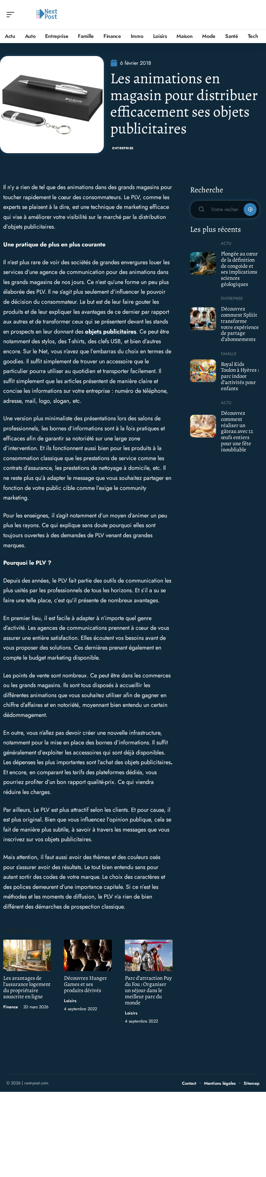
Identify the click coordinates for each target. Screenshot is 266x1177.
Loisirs (70, 1001)
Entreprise (123, 148)
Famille (228, 354)
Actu (226, 243)
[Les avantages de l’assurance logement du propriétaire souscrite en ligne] (27, 955)
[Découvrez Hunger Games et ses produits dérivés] (88, 955)
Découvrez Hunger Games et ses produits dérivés (85, 984)
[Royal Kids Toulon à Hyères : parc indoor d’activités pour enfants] (203, 370)
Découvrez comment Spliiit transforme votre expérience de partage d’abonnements (240, 324)
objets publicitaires (110, 331)
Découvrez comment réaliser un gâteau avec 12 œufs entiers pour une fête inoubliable (237, 431)
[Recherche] (255, 15)
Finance (10, 1007)
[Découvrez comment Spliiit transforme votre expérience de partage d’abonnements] (203, 318)
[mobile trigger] (12, 14)
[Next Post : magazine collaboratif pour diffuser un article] (47, 14)
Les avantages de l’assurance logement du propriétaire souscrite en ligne (27, 987)
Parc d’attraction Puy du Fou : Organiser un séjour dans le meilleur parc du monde (148, 990)
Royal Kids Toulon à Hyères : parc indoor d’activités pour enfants (240, 376)
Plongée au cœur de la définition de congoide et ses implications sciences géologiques (239, 269)
